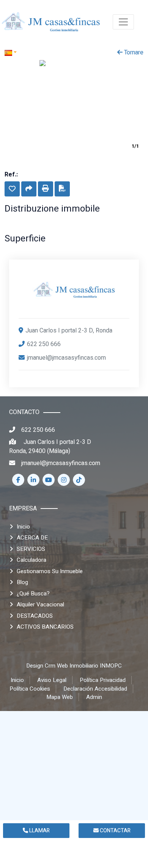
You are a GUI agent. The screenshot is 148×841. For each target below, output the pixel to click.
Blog (22, 582)
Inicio (23, 527)
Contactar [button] (115, 831)
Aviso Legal (51, 680)
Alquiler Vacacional (40, 604)
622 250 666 (44, 344)
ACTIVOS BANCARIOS (45, 627)
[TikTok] (79, 480)
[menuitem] (51, 21)
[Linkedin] (33, 480)
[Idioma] (39, 52)
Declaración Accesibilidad (95, 689)
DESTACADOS (35, 616)
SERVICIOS (31, 549)
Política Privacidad (103, 680)
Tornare (133, 52)
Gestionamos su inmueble (50, 571)
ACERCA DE (32, 537)
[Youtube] (49, 480)
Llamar (39, 831)
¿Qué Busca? (33, 593)
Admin (94, 697)
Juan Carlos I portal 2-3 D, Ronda (68, 330)
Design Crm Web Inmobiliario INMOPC (74, 666)
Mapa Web (59, 697)
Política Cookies (29, 689)
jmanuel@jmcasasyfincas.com (66, 357)
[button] (12, 188)
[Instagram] (64, 480)
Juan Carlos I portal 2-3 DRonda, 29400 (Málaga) (50, 447)
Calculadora (31, 560)
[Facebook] (18, 480)
